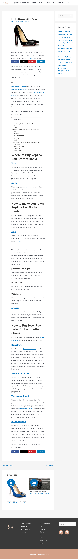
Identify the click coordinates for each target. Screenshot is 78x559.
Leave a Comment (9, 502)
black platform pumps (25, 408)
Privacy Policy (25, 529)
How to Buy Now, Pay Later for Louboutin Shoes (26, 142)
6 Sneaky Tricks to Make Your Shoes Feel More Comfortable (65, 34)
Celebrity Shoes (19, 502)
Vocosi (15, 125)
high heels (18, 241)
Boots (42, 532)
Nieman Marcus (18, 150)
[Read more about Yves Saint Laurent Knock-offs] (39, 483)
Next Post (50, 465)
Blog (15, 502)
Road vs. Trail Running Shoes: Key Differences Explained (65, 42)
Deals (42, 543)
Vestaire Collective (19, 146)
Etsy (15, 131)
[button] (73, 3)
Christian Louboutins (29, 349)
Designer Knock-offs (17, 21)
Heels (24, 502)
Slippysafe (16, 139)
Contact (23, 532)
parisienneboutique (19, 135)
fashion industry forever (18, 89)
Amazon (16, 140)
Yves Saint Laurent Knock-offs (37, 491)
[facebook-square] (62, 532)
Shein (15, 127)
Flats (41, 538)
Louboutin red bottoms (18, 87)
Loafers (42, 535)
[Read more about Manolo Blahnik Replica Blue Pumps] (16, 488)
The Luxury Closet (19, 148)
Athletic (42, 529)
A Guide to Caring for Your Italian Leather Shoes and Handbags (65, 59)
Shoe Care (43, 540)
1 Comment (31, 493)
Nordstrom (17, 144)
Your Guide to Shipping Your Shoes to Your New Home (65, 51)
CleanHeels (17, 137)
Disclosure (31, 58)
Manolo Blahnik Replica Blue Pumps (16, 501)
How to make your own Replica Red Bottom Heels (26, 129)
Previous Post (8, 465)
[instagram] (67, 532)
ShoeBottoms (17, 133)
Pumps (27, 21)
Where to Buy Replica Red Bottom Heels (23, 124)
